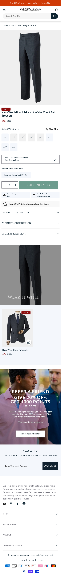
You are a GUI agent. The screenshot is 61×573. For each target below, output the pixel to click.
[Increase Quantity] (15, 185)
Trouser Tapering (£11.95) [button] (16, 175)
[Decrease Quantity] (4, 185)
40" (49, 137)
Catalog (31, 560)
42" (5, 147)
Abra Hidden (15, 26)
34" (22, 137)
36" (31, 137)
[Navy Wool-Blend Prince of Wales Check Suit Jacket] (17, 328)
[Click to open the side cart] (56, 9)
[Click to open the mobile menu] (4, 9)
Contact (40, 560)
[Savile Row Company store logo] (30, 9)
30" (5, 137)
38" (40, 137)
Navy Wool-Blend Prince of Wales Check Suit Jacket (14, 350)
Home (22, 560)
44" (14, 147)
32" (14, 137)
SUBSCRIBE (50, 466)
